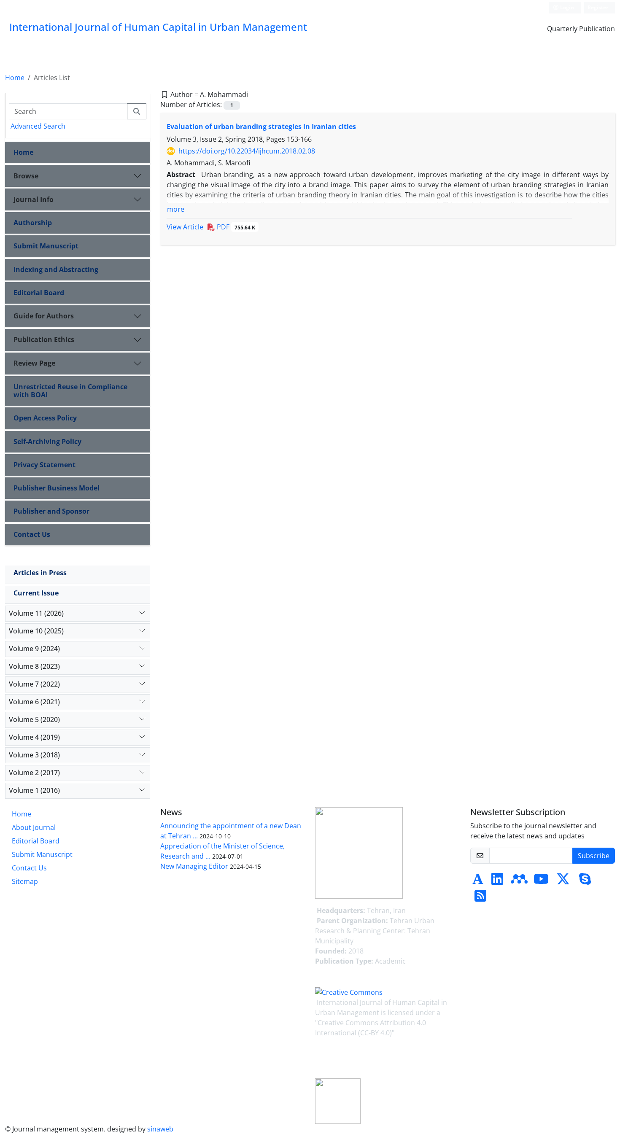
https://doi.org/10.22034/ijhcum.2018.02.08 (246, 151)
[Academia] (477, 881)
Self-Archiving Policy (47, 441)
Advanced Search (38, 126)
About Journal (34, 827)
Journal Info (33, 199)
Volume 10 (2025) (36, 631)
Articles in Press (40, 572)
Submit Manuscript (45, 246)
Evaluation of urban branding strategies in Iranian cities (261, 126)
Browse (25, 175)
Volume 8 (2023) (34, 666)
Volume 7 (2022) (34, 684)
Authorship (32, 222)
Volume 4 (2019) (34, 737)
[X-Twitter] (563, 881)
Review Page (34, 363)
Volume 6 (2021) (34, 701)
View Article (185, 227)
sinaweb (160, 1129)
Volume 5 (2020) (34, 719)
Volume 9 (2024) (34, 648)
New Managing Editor (194, 866)
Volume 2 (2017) (34, 772)
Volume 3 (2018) (34, 755)
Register (598, 7)
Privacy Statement (44, 464)
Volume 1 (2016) (34, 790)
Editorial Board (38, 292)
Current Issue (36, 593)
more (175, 209)
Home (14, 77)
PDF (235, 227)
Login (566, 7)
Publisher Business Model (56, 488)
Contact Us (31, 534)
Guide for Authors (43, 316)
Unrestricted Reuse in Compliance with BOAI (70, 390)
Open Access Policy (45, 418)
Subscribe (593, 855)
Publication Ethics (43, 339)
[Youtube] (541, 881)
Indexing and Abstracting (55, 269)
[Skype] (585, 881)
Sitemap (25, 881)
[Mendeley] (519, 881)
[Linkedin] (497, 881)
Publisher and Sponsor (51, 511)
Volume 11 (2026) (36, 613)
